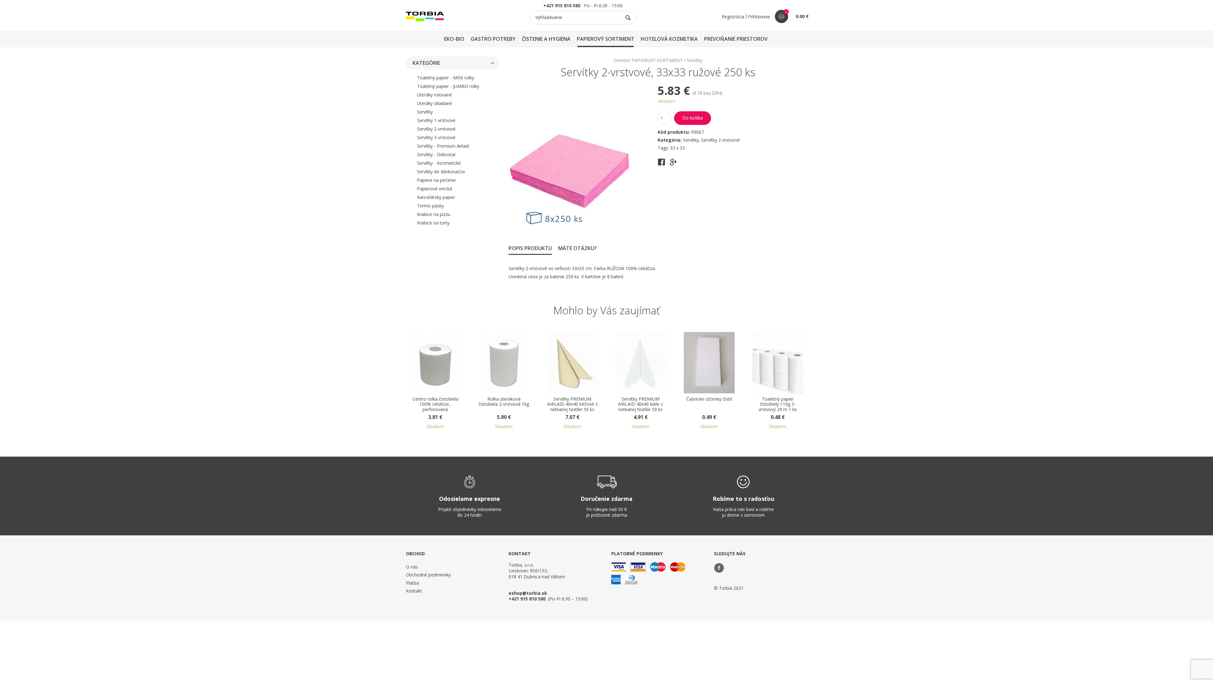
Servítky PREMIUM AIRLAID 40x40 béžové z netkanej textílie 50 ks (572, 405)
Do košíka (692, 118)
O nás (412, 567)
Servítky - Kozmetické (439, 163)
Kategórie (426, 62)
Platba (412, 583)
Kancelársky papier (436, 197)
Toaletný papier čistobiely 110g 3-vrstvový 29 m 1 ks (777, 405)
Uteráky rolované (434, 95)
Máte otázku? (577, 248)
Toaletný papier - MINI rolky (445, 78)
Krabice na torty (433, 223)
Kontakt (414, 591)
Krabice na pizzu (433, 214)
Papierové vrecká (434, 189)
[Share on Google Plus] (673, 164)
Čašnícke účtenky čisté (709, 399)
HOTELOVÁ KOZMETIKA (669, 38)
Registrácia (733, 17)
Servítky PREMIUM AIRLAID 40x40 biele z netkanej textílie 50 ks (640, 405)
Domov (621, 60)
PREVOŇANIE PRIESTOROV (736, 38)
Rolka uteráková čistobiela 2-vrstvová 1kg (504, 402)
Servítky (425, 112)
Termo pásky (430, 206)
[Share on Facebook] (661, 164)
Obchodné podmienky (428, 575)
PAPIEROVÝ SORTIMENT (605, 38)
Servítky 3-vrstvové (436, 137)
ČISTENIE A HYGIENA (546, 38)
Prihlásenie (759, 17)
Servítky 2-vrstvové (436, 129)
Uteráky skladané (434, 103)
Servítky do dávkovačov (441, 172)
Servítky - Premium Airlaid (443, 146)
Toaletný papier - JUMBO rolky (448, 86)
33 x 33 (677, 148)
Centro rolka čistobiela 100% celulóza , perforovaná (435, 405)
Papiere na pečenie (436, 180)
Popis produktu (530, 248)
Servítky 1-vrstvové (436, 120)
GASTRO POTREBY (493, 38)
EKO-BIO (454, 38)
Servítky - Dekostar (436, 154)
